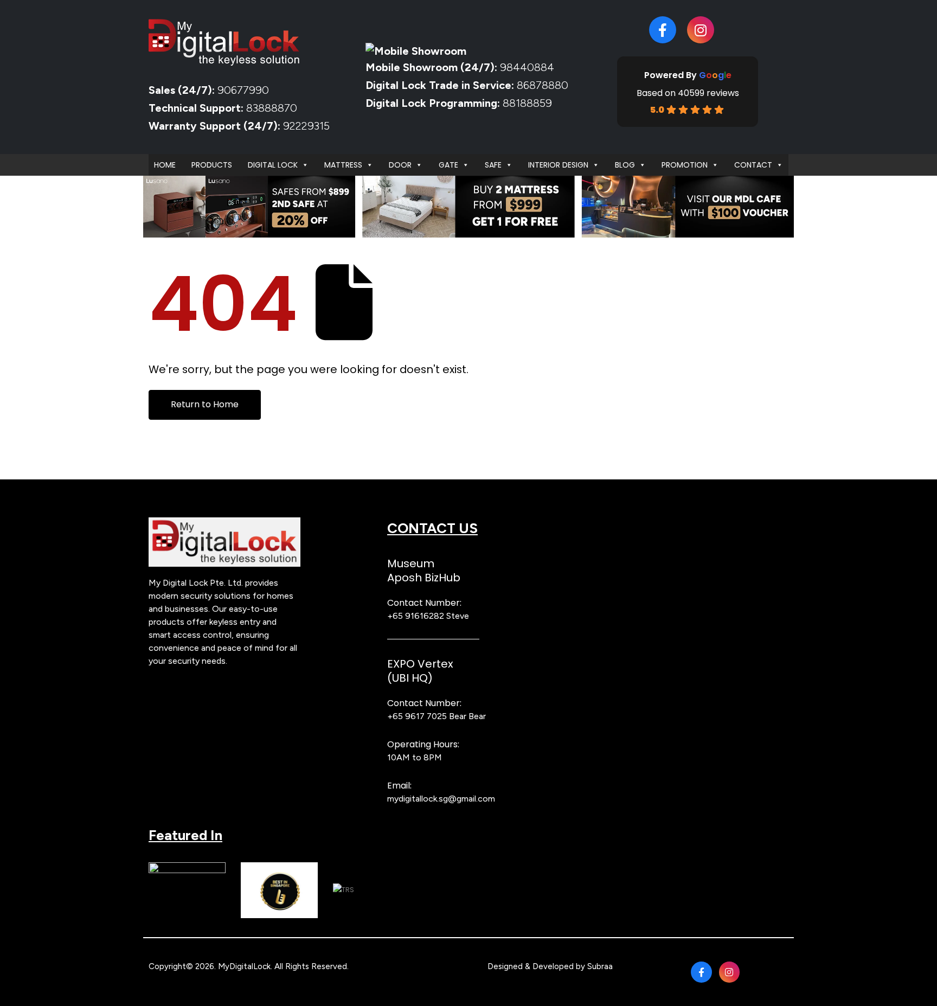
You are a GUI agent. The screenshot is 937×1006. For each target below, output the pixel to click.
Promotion (685, 164)
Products (211, 164)
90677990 (243, 90)
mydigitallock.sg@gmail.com (441, 798)
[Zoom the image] (224, 523)
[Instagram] (700, 29)
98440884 (525, 67)
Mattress (343, 164)
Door (400, 164)
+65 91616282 (415, 616)
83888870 (271, 107)
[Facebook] (662, 29)
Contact (753, 164)
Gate (448, 164)
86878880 (542, 85)
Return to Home (205, 404)
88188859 (527, 103)
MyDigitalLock (244, 966)
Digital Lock (273, 164)
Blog (625, 164)
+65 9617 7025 (417, 716)
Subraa (600, 966)
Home (165, 164)
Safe (493, 164)
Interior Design (558, 164)
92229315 (306, 125)
